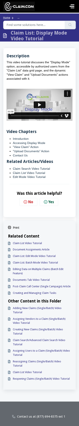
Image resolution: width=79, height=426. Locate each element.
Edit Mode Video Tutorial (29, 177)
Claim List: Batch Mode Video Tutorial (35, 262)
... (18, 17)
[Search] (70, 25)
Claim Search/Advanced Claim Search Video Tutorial (39, 342)
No (30, 202)
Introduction (21, 138)
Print (16, 227)
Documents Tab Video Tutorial (31, 279)
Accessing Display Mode (29, 143)
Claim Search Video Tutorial (31, 168)
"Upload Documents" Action (31, 151)
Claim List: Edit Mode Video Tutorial (34, 256)
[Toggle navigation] (72, 6)
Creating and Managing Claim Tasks (34, 292)
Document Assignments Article (31, 249)
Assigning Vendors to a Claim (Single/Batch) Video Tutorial (39, 321)
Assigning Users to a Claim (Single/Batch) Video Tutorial (41, 352)
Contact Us (20, 155)
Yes (51, 202)
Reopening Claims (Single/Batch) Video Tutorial (41, 378)
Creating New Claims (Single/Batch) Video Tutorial (38, 331)
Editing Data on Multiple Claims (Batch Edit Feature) (38, 271)
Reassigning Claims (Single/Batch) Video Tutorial (37, 363)
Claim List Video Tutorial (27, 243)
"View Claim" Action (26, 147)
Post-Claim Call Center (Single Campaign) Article (42, 286)
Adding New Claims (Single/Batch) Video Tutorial (37, 310)
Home (6, 17)
